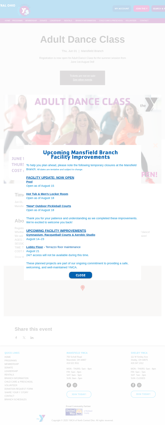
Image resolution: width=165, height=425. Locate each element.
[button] (155, 145)
